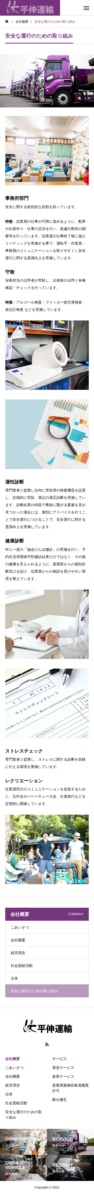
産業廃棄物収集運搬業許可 (70, 1088)
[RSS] (47, 1044)
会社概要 (18, 940)
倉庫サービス (63, 1076)
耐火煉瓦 (59, 1100)
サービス (59, 1059)
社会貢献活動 (22, 965)
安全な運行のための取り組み (23, 1114)
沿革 (14, 978)
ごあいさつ (20, 927)
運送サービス (63, 1067)
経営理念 (18, 953)
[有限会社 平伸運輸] (30, 8)
